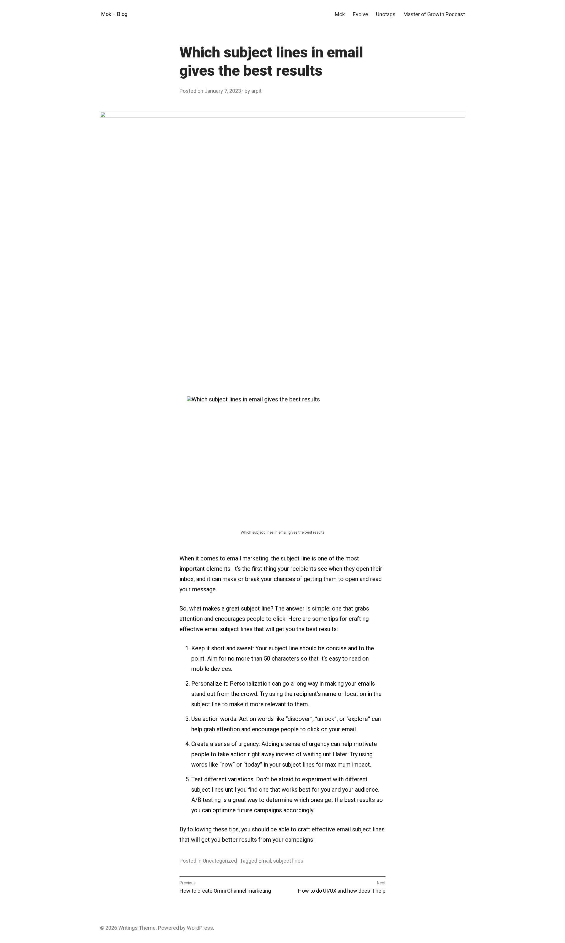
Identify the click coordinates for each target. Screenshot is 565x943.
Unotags (386, 14)
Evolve (360, 14)
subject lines (288, 861)
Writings (128, 928)
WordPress (200, 928)
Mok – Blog (114, 14)
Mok (340, 14)
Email (264, 861)
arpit (256, 91)
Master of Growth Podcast (434, 14)
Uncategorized (220, 861)
